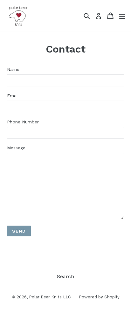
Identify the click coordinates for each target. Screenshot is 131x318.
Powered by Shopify (99, 297)
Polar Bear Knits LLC (50, 297)
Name (13, 69)
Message (16, 147)
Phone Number (23, 121)
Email (13, 95)
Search (65, 276)
